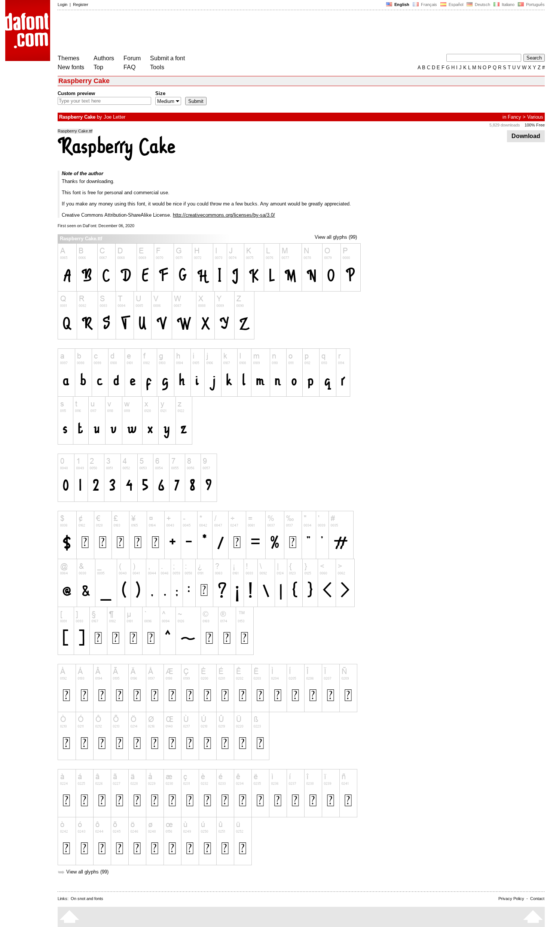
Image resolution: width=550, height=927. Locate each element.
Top (98, 67)
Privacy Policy (511, 898)
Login (62, 4)
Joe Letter (114, 117)
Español (455, 4)
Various (535, 117)
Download (526, 136)
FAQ (129, 67)
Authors (104, 58)
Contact (537, 898)
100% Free (535, 125)
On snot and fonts (87, 898)
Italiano (507, 4)
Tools (157, 67)
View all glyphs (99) (336, 237)
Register (80, 4)
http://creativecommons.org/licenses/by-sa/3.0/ (224, 215)
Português (534, 4)
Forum (132, 58)
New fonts (71, 67)
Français (428, 4)
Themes (68, 58)
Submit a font (167, 58)
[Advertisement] (194, 33)
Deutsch (482, 4)
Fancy (514, 117)
